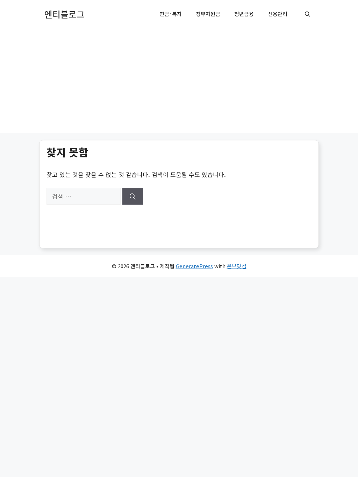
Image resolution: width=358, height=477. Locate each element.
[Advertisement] (179, 80)
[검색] (132, 196)
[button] (307, 13)
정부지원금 (208, 13)
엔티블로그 (64, 14)
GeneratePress (194, 266)
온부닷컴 (236, 266)
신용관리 (277, 13)
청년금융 (244, 13)
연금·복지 (170, 13)
